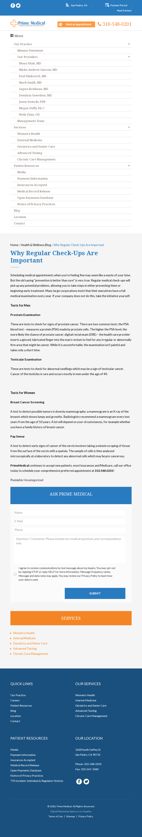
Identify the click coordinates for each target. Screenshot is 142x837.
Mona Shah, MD (30, 63)
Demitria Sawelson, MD (35, 95)
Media (21, 172)
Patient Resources (26, 166)
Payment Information (32, 178)
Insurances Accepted (32, 185)
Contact (19, 223)
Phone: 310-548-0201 (88, 764)
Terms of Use (55, 816)
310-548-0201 (116, 24)
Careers (15, 700)
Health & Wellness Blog (36, 245)
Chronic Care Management (36, 159)
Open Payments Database (35, 198)
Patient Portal (118, 5)
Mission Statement (30, 50)
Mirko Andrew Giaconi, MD (38, 70)
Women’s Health (28, 134)
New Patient (124, 10)
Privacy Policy (85, 816)
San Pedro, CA (79, 5)
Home (14, 245)
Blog (17, 210)
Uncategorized (33, 480)
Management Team (30, 121)
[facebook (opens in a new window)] (13, 5)
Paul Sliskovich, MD (32, 76)
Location (20, 217)
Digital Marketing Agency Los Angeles (71, 811)
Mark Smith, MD (30, 82)
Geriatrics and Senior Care (36, 146)
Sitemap (70, 816)
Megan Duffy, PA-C (32, 108)
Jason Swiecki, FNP (32, 102)
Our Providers (27, 57)
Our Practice (18, 695)
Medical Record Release (33, 191)
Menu (18, 36)
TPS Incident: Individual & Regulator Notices (36, 780)
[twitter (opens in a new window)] (18, 5)
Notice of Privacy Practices (36, 204)
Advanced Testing (29, 153)
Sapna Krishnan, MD (33, 89)
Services (20, 127)
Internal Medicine (29, 140)
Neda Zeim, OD (29, 114)
